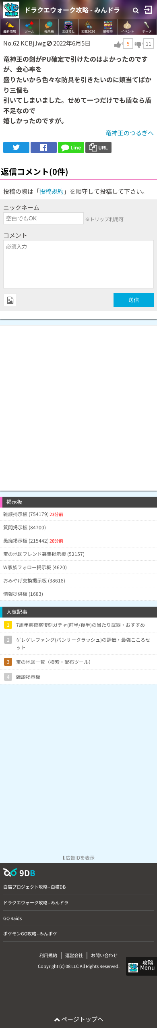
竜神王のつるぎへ (129, 132)
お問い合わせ (104, 955)
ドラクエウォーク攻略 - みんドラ (72, 10)
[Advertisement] (78, 404)
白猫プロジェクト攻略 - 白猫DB (34, 886)
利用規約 (48, 955)
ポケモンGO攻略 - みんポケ (30, 933)
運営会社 (74, 955)
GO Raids (12, 918)
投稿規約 (51, 191)
